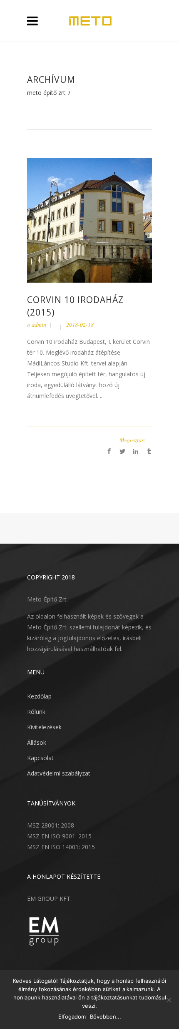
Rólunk (36, 712)
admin (39, 324)
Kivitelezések (44, 727)
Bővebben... (105, 1016)
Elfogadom (72, 1016)
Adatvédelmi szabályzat (58, 773)
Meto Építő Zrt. (47, 93)
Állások (36, 742)
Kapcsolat (40, 758)
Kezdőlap (39, 696)
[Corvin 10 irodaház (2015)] (89, 220)
